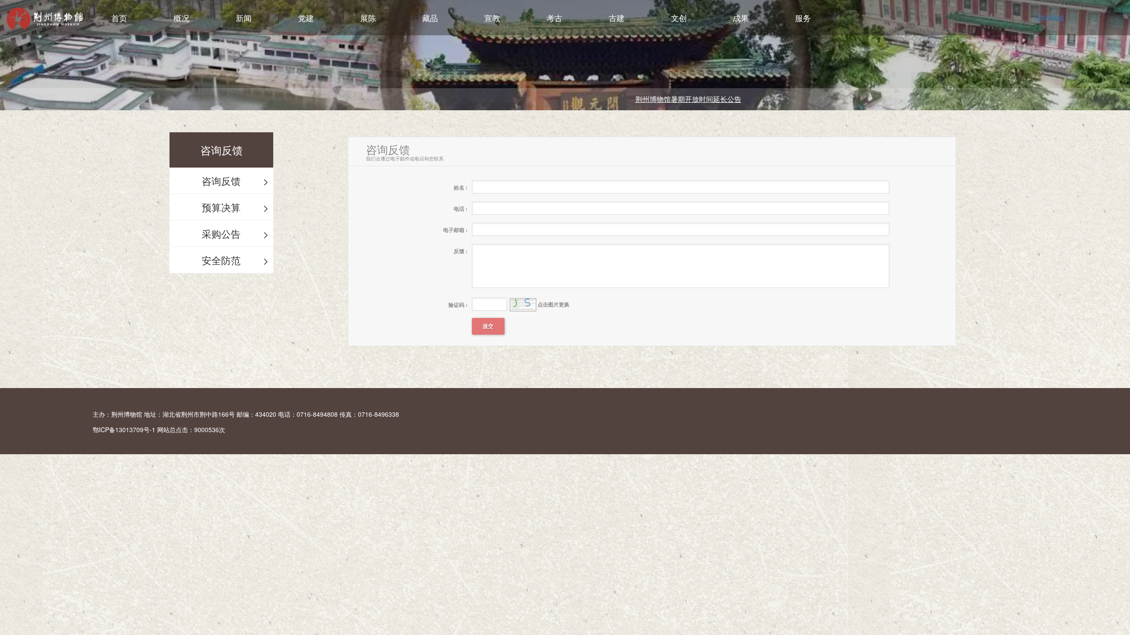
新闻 (244, 17)
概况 (181, 17)
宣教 (492, 17)
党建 (306, 17)
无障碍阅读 (1048, 17)
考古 (554, 17)
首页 (119, 17)
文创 (679, 17)
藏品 (430, 17)
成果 (741, 17)
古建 (617, 17)
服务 (803, 17)
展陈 (368, 17)
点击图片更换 (508, 304)
